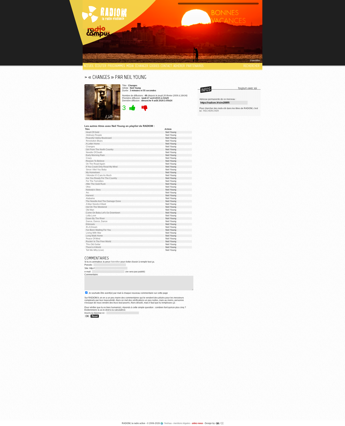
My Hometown (93, 172)
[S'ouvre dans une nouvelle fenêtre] (98, 31)
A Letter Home (93, 143)
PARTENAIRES (194, 66)
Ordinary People (94, 135)
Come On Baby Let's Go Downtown (103, 212)
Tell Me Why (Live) (95, 250)
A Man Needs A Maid (96, 204)
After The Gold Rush (96, 184)
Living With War (93, 233)
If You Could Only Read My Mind (102, 166)
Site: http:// (89, 268)
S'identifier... (255, 60)
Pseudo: (88, 265)
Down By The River (95, 218)
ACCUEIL (89, 66)
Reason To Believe (95, 161)
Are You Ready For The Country (101, 178)
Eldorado (90, 224)
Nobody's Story (93, 189)
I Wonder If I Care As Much (99, 175)
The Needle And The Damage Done (103, 201)
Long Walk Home (94, 235)
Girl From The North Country (99, 149)
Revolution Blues (94, 141)
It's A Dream (91, 227)
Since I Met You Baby (96, 169)
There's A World (93, 247)
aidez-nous (197, 423)
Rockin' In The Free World (98, 241)
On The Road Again (95, 164)
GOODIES (154, 66)
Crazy (89, 158)
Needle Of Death (94, 152)
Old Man (90, 210)
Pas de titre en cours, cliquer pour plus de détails (108, 60)
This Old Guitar (93, 244)
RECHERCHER (251, 66)
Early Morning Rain (95, 155)
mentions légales (181, 423)
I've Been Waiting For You (98, 230)
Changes (90, 146)
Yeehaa (168, 423)
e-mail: (88, 271)
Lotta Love (91, 215)
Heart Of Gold (92, 132)
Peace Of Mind (93, 238)
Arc (87, 192)
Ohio (88, 187)
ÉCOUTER (100, 66)
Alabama (90, 198)
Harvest (89, 195)
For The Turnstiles (95, 181)
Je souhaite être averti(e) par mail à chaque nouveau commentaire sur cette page (128, 293)
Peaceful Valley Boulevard (99, 138)
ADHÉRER (179, 66)
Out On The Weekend (96, 207)
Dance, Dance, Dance (96, 221)
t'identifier (115, 262)
